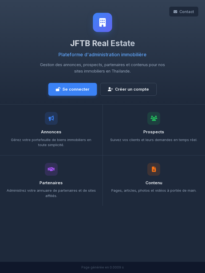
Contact (186, 11)
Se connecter (75, 89)
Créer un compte (132, 89)
